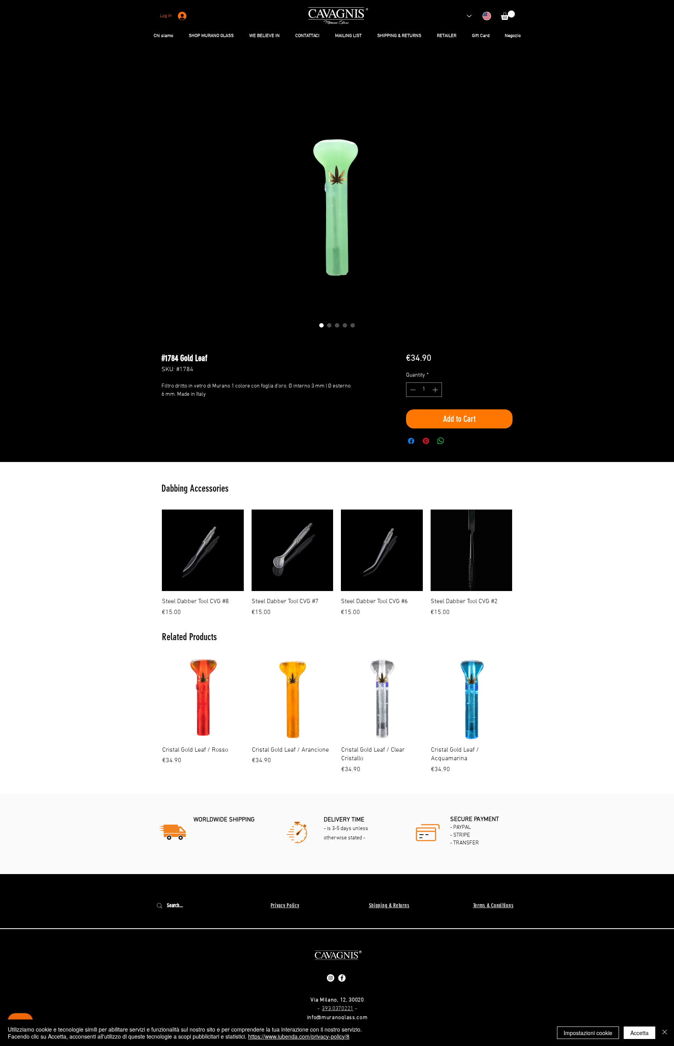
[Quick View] (203, 552)
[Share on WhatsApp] (440, 442)
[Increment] (436, 391)
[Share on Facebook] (411, 442)
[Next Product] (523, 551)
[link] (508, 15)
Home (169, 73)
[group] (337, 564)
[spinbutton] (424, 391)
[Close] (664, 1033)
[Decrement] (412, 391)
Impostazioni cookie (588, 1033)
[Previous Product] (150, 551)
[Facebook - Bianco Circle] (342, 979)
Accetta (639, 1033)
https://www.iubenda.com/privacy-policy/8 (298, 1036)
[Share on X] (455, 442)
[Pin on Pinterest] (426, 442)
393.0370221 (337, 1010)
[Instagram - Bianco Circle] (330, 979)
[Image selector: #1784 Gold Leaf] (321, 326)
